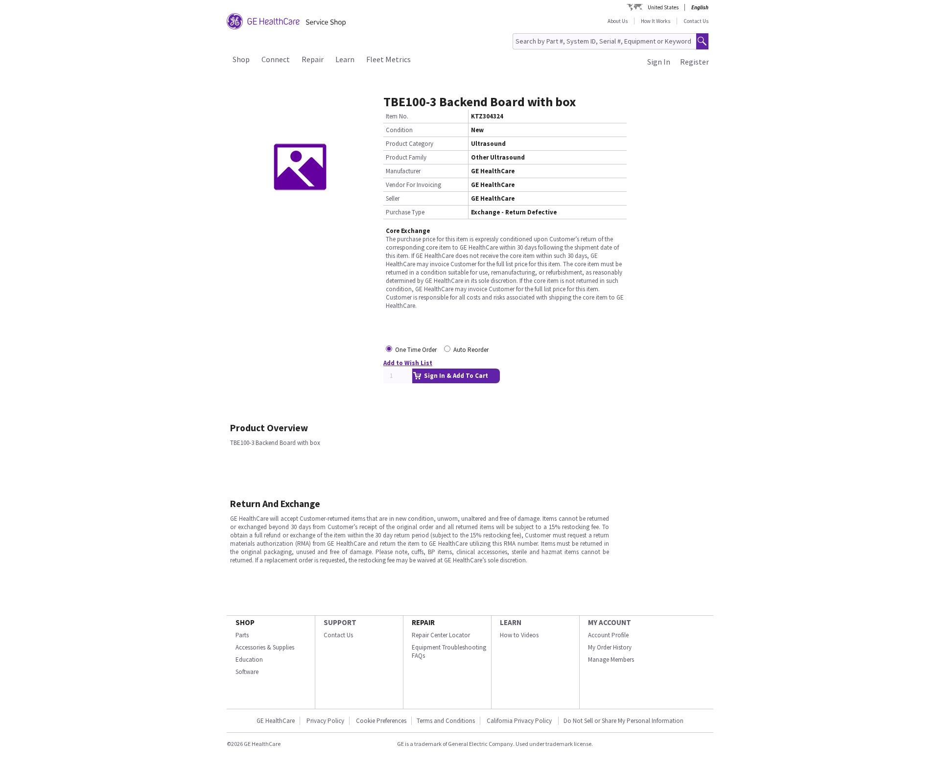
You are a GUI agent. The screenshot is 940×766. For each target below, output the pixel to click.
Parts (242, 635)
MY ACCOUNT (609, 622)
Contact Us (695, 21)
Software (246, 672)
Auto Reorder (471, 350)
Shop (241, 59)
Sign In (658, 62)
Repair (313, 59)
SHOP (245, 622)
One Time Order (416, 350)
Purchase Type (405, 212)
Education (249, 659)
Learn (344, 59)
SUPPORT (340, 622)
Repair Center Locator (441, 635)
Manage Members (611, 659)
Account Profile (608, 635)
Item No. (397, 116)
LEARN (510, 622)
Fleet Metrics (388, 59)
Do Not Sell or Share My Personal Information (623, 721)
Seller (393, 198)
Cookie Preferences (381, 721)
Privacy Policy (325, 721)
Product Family (406, 157)
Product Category (409, 143)
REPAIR (423, 622)
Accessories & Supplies (264, 647)
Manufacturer (403, 171)
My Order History (610, 647)
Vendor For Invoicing (413, 185)
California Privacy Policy (520, 721)
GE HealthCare (276, 721)
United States (663, 7)
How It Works (655, 21)
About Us (618, 21)
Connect (275, 59)
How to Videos (519, 635)
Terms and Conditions (446, 721)
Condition (399, 130)
